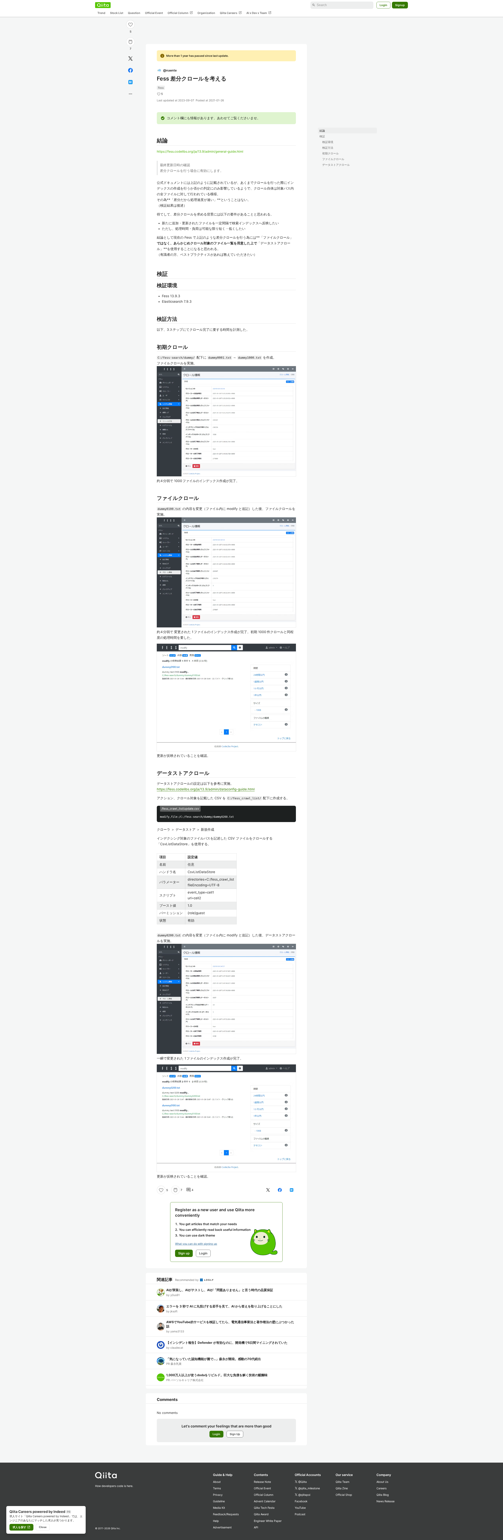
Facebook (301, 1501)
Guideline (219, 1501)
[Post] (130, 58)
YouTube (300, 1507)
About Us (382, 1481)
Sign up (184, 1253)
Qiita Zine (342, 1488)
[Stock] (130, 42)
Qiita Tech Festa (264, 1507)
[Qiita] (103, 5)
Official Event (154, 13)
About (217, 1481)
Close (43, 1527)
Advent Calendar (264, 1501)
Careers (381, 1488)
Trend (101, 13)
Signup (400, 5)
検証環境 (327, 142)
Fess (161, 87)
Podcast (300, 1514)
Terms (217, 1488)
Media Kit (219, 1507)
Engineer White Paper (268, 1521)
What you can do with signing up (196, 1243)
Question (134, 13)
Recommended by (187, 1280)
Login (383, 5)
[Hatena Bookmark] (130, 82)
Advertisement (222, 1527)
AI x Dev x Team (258, 13)
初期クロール (330, 153)
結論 (322, 130)
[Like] (130, 24)
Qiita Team (342, 1481)
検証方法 (327, 147)
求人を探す (21, 1527)
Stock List (116, 13)
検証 (322, 136)
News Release (385, 1501)
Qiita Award (261, 1514)
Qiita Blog (382, 1494)
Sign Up (235, 1434)
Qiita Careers (231, 13)
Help (216, 1521)
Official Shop (344, 1494)
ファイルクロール (333, 159)
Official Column (180, 13)
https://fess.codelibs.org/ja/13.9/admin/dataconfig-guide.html (206, 789)
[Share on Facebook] (130, 70)
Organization (206, 13)
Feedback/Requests (226, 1514)
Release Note (262, 1481)
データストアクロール (336, 164)
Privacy (218, 1494)
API (256, 1527)
